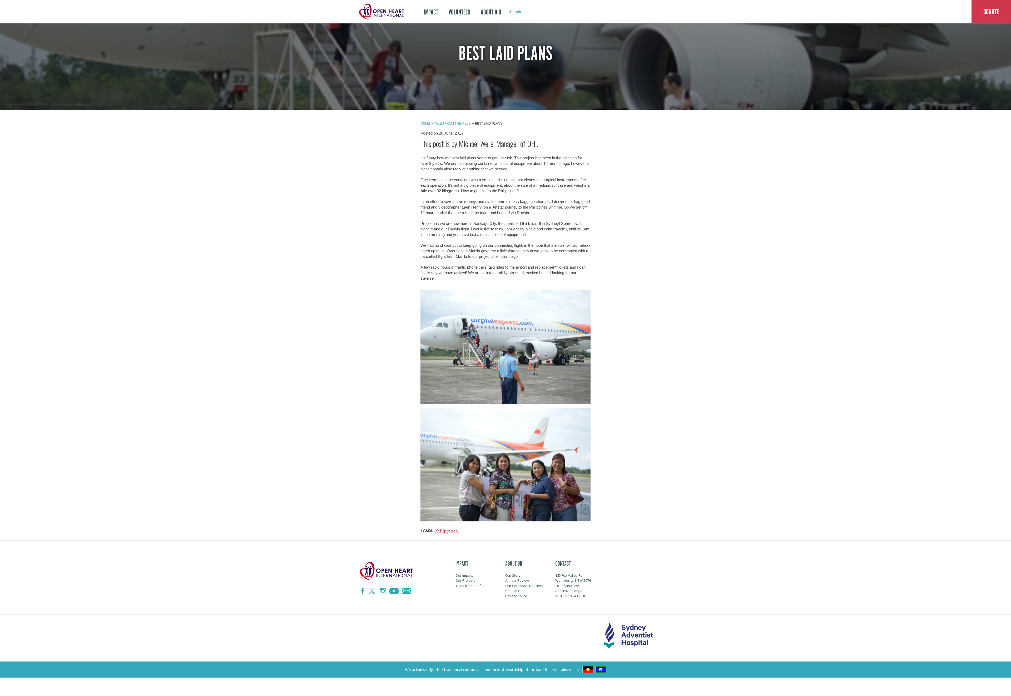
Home (425, 123)
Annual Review (517, 580)
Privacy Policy (516, 596)
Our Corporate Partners (524, 585)
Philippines (446, 531)
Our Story (513, 575)
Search (515, 11)
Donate (991, 11)
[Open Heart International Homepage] (380, 11)
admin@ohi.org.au (569, 590)
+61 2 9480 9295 (567, 585)
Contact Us (513, 590)
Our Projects (465, 580)
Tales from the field (452, 123)
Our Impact (464, 575)
